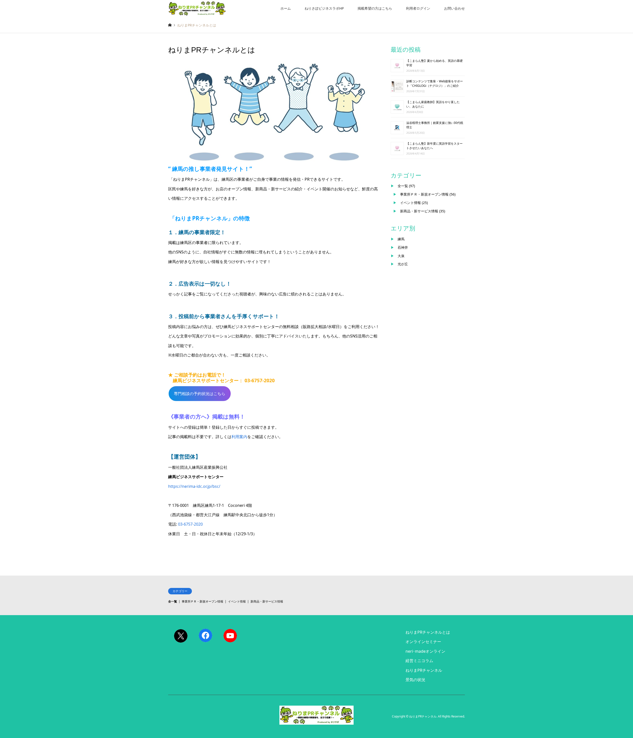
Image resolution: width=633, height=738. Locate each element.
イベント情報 (410, 202)
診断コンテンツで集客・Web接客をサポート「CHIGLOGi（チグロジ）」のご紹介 (434, 83)
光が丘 (403, 264)
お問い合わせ (454, 8)
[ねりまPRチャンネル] (197, 8)
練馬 (401, 239)
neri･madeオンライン (425, 651)
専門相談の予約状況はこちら (199, 393)
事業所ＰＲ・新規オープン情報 (424, 194)
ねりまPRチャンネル (424, 670)
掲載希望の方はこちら (375, 8)
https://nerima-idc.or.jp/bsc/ (194, 486)
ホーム (285, 8)
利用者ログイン (418, 8)
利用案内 (239, 436)
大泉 (401, 255)
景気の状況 (415, 679)
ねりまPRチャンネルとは (428, 632)
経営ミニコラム (419, 660)
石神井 (403, 247)
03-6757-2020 (190, 524)
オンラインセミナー (423, 641)
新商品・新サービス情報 (419, 211)
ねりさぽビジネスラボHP (324, 8)
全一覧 (403, 185)
